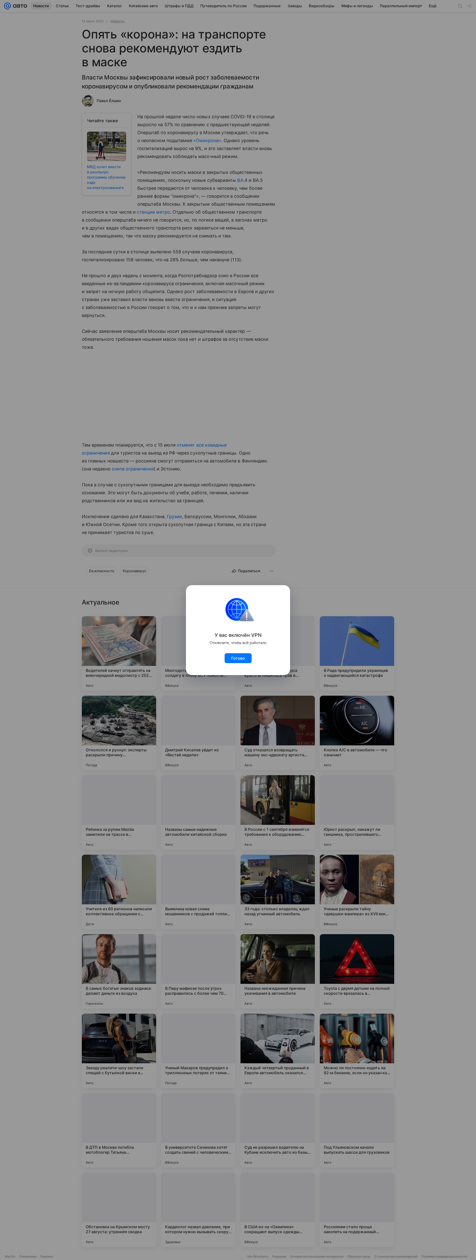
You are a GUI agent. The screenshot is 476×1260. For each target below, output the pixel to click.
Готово (238, 658)
